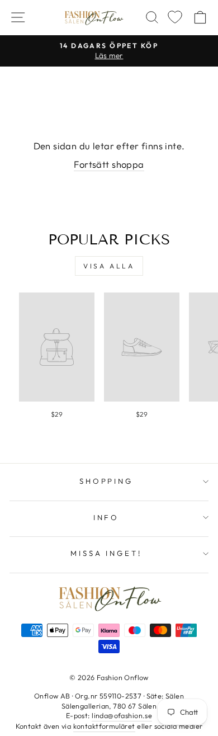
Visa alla (108, 266)
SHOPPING (106, 480)
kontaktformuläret (104, 725)
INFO (106, 517)
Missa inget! (106, 553)
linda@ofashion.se (122, 715)
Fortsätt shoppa (109, 164)
